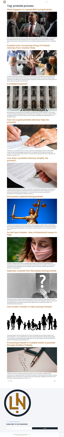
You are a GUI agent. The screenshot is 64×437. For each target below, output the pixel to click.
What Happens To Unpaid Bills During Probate (29, 9)
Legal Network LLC (26, 434)
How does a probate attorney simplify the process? (27, 159)
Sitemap (17, 435)
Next (55, 381)
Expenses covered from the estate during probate (31, 270)
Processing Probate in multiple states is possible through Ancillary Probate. (31, 343)
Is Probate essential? (17, 83)
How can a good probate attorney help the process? (28, 121)
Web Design (20, 435)
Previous (9, 381)
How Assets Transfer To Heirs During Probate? (29, 306)
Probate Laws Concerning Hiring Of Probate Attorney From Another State (28, 46)
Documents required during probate (25, 196)
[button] (46, 2)
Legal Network (25, 435)
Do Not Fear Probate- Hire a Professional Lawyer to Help (32, 233)
